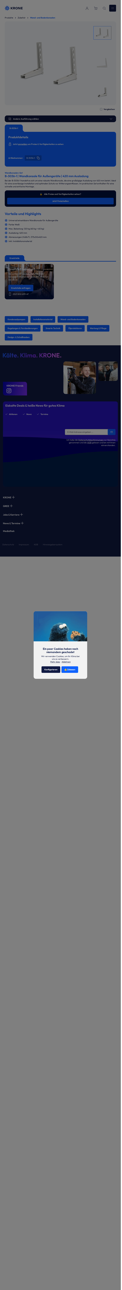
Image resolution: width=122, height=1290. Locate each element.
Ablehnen (66, 662)
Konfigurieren (50, 669)
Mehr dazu (55, 661)
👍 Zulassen (69, 669)
